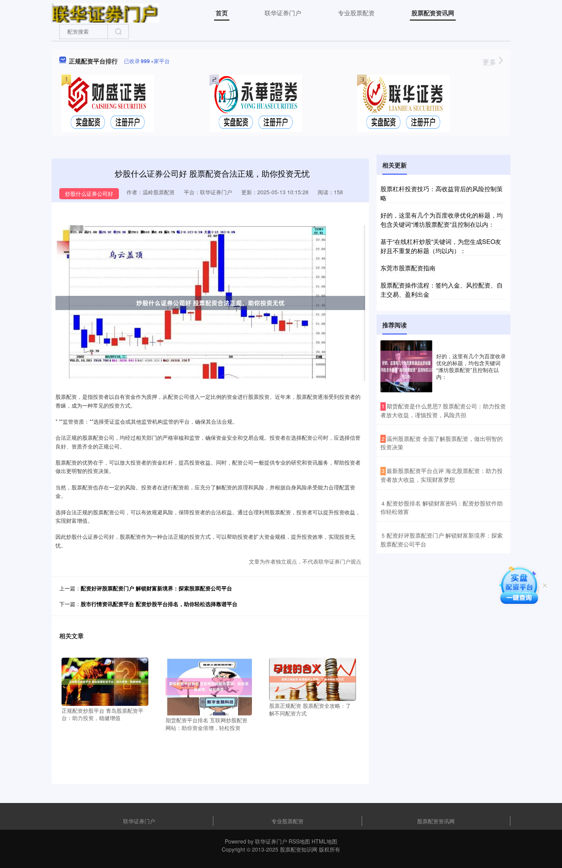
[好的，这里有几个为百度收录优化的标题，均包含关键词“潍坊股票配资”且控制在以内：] (406, 366)
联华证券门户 (283, 12)
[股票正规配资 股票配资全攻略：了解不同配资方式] (312, 678)
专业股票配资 (356, 12)
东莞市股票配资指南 (407, 267)
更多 (490, 62)
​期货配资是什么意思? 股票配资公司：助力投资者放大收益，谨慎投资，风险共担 (443, 410)
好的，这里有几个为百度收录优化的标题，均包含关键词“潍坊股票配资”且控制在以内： (441, 220)
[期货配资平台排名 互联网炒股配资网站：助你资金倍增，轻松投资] (209, 685)
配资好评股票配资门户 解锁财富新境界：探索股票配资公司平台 (156, 588)
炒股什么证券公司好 (89, 193)
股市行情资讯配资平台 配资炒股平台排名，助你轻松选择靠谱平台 (159, 604)
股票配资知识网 (298, 849)
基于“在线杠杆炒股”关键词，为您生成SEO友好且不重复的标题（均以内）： (440, 246)
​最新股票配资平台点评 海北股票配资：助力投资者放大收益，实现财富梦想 (441, 475)
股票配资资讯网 (432, 12)
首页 (222, 12)
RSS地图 (299, 841)
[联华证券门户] (105, 12)
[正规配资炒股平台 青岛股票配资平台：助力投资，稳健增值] (105, 681)
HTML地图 (324, 841)
